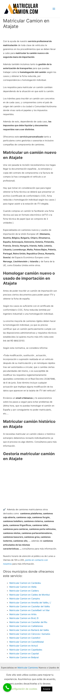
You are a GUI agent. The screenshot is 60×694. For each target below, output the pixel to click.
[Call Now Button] (7, 687)
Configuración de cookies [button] (23, 688)
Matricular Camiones (28, 667)
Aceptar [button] (46, 689)
